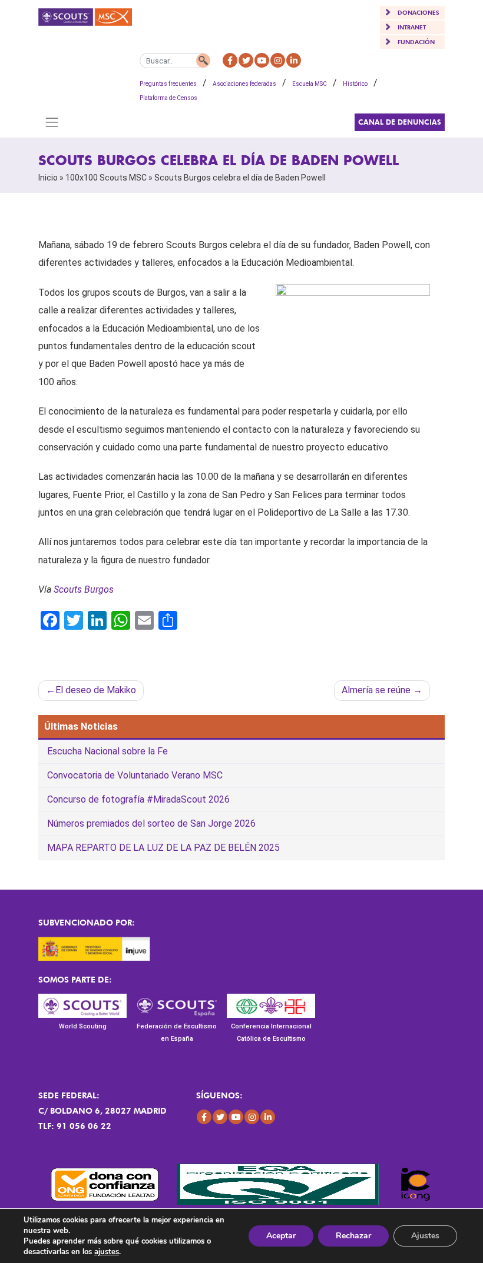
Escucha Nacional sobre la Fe (107, 751)
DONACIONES (418, 12)
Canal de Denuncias (399, 122)
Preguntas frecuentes (168, 84)
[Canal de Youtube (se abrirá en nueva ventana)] (261, 60)
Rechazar (353, 1235)
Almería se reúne (376, 690)
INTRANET (412, 27)
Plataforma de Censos (168, 98)
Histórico (355, 84)
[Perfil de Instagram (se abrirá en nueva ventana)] (277, 60)
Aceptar (281, 1235)
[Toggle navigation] (51, 122)
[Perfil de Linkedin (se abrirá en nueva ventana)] (293, 60)
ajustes (106, 1252)
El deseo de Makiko (95, 690)
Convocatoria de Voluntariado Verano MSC (135, 775)
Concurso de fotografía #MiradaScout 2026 (138, 799)
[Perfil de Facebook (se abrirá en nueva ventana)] (230, 60)
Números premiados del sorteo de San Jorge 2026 (151, 823)
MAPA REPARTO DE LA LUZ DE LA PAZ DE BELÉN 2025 (163, 847)
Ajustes (425, 1235)
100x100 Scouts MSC (106, 177)
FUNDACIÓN (416, 41)
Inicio (48, 177)
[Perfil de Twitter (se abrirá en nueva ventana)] (246, 60)
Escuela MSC (309, 84)
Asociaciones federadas (244, 84)
